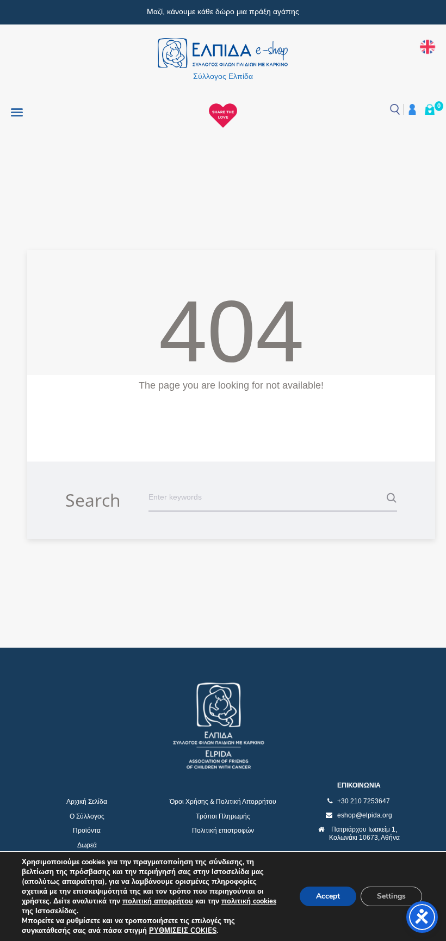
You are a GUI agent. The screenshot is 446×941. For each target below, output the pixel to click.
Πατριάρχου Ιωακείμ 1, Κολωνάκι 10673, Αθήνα (364, 834)
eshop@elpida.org (364, 815)
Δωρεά (87, 845)
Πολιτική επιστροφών (223, 830)
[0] (429, 109)
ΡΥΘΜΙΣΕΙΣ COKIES (182, 931)
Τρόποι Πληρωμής (223, 816)
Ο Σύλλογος (87, 816)
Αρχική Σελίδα (86, 801)
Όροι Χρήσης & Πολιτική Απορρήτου (223, 801)
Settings (391, 896)
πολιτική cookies (248, 901)
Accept (328, 896)
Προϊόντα (87, 830)
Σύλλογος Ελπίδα (223, 76)
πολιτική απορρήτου (157, 901)
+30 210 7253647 (363, 801)
